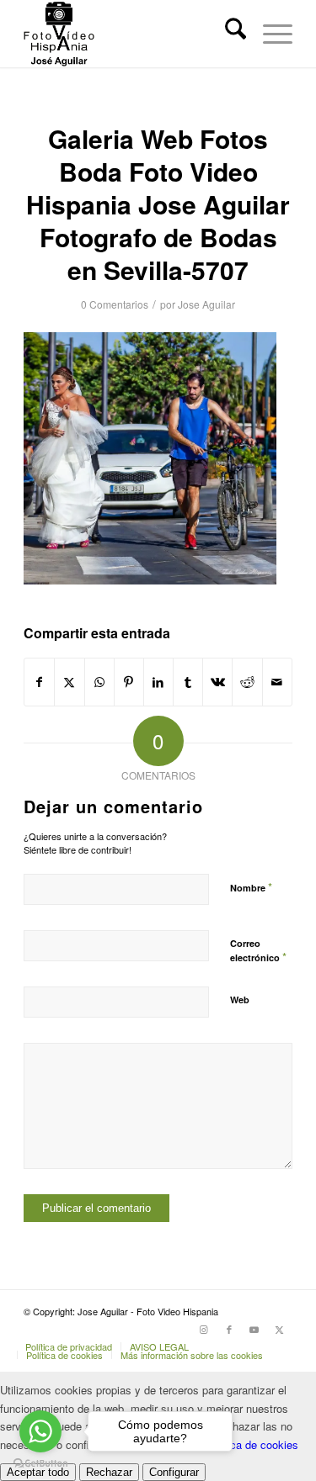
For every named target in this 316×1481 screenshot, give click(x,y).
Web (239, 999)
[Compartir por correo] (277, 682)
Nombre (251, 887)
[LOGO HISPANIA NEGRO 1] (131, 33)
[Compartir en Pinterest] (129, 682)
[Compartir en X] (69, 682)
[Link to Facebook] (229, 1328)
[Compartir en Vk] (217, 682)
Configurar (174, 1472)
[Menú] (269, 33)
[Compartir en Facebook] (39, 682)
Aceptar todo (38, 1472)
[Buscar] (227, 33)
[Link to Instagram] (204, 1328)
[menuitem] (227, 33)
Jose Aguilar (206, 304)
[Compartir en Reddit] (247, 682)
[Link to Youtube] (254, 1328)
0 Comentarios (114, 304)
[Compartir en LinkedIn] (158, 682)
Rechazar (109, 1472)
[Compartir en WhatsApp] (99, 682)
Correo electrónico (258, 951)
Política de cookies (251, 1444)
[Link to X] (279, 1328)
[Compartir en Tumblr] (188, 682)
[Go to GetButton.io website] (40, 1463)
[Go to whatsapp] (40, 1431)
